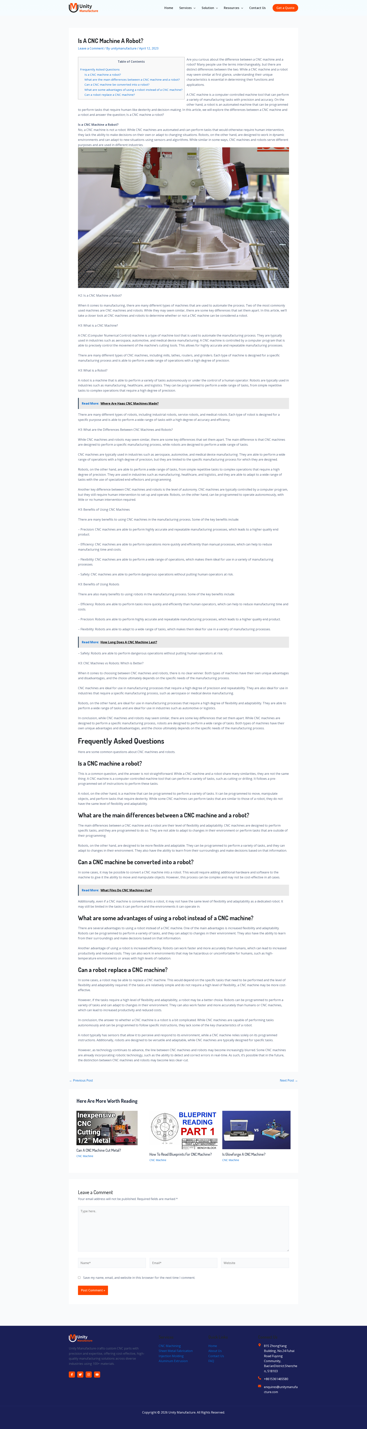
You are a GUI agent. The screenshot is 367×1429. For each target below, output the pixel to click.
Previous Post (81, 1080)
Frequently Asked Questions (100, 69)
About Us (215, 1351)
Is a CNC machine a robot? (102, 74)
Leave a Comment (91, 48)
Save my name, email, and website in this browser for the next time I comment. (139, 1278)
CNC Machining (170, 1346)
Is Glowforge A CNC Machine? (244, 1154)
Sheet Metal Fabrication (176, 1351)
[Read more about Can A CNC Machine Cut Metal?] (107, 1128)
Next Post (289, 1080)
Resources (231, 8)
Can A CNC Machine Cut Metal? (98, 1150)
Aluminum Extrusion (173, 1361)
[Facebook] (72, 1374)
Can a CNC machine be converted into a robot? (116, 84)
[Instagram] (89, 1374)
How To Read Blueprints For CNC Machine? (180, 1154)
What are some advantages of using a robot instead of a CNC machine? (133, 90)
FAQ (211, 1361)
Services (185, 8)
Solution (208, 8)
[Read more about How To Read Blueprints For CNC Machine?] (183, 1130)
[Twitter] (80, 1374)
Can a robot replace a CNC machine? (109, 95)
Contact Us (257, 8)
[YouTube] (97, 1374)
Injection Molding (171, 1356)
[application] (194, 7)
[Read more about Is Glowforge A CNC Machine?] (256, 1130)
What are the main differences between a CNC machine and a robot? (132, 79)
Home (168, 8)
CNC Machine (84, 1156)
